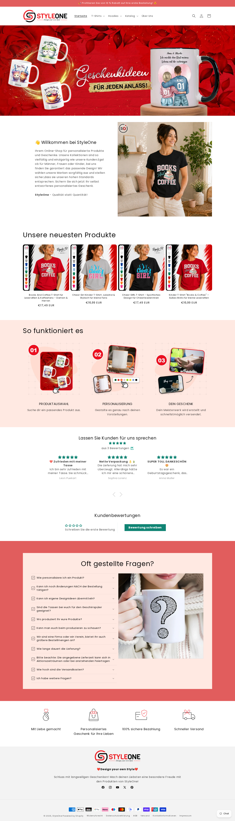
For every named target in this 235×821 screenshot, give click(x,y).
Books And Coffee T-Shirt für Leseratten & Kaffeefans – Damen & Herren (46, 298)
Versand (145, 815)
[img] (117, 443)
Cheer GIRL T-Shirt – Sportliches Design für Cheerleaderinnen (141, 296)
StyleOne (57, 815)
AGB (135, 815)
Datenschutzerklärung (118, 815)
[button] (97, 16)
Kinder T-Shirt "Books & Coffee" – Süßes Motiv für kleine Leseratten (189, 296)
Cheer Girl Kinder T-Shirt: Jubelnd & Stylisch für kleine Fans (93, 296)
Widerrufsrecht (95, 815)
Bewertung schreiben (145, 527)
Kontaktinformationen (164, 815)
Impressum (185, 815)
